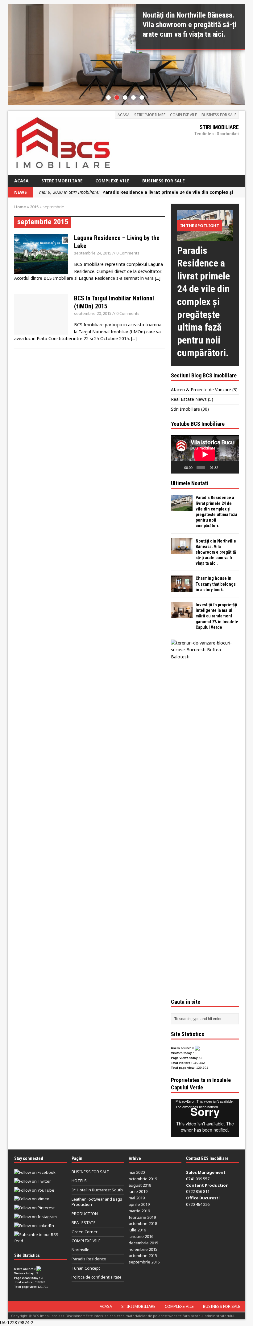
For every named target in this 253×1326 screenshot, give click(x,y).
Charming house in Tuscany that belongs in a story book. (216, 584)
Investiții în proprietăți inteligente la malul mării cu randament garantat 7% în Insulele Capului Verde (217, 616)
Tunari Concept (86, 1268)
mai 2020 (137, 1172)
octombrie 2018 (143, 1223)
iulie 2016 (137, 1230)
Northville (80, 1249)
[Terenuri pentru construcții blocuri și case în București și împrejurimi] (203, 657)
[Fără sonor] (224, 467)
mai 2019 (137, 1198)
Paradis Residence (89, 1259)
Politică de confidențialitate (97, 1277)
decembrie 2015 (143, 1243)
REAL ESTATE (84, 1222)
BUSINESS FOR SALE (218, 114)
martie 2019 (139, 1211)
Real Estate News (189, 399)
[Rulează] (179, 467)
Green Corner (84, 1231)
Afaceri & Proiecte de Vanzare (201, 390)
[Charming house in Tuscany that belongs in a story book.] (182, 588)
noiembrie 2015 (143, 1249)
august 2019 (140, 1185)
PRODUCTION (85, 1213)
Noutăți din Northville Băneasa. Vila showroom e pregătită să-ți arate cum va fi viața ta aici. (216, 552)
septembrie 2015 (144, 1262)
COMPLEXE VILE (183, 114)
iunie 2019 (138, 1191)
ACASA (124, 114)
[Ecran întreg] (232, 467)
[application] (205, 454)
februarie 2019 (142, 1217)
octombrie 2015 (143, 1255)
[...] (157, 278)
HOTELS (79, 1180)
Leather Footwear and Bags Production (97, 1201)
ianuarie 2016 (141, 1236)
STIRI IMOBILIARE (149, 114)
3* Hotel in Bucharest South (97, 1190)
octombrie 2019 (143, 1179)
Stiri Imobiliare (185, 409)
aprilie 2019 (139, 1204)
